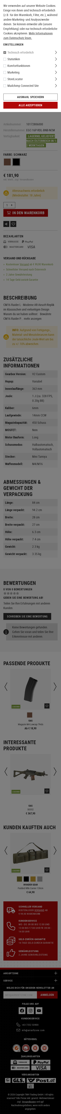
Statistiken (13, 59)
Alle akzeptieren (30, 105)
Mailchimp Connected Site (23, 86)
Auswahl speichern (30, 97)
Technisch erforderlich (20, 52)
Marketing (13, 72)
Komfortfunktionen (18, 66)
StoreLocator (15, 79)
